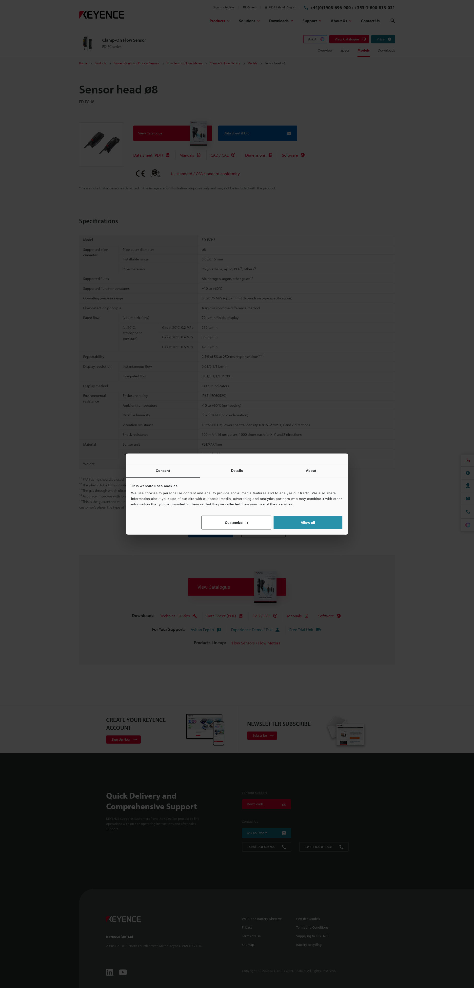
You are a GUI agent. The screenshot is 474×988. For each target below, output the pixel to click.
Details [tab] (237, 471)
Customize (234, 522)
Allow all (308, 522)
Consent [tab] (163, 471)
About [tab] (311, 471)
